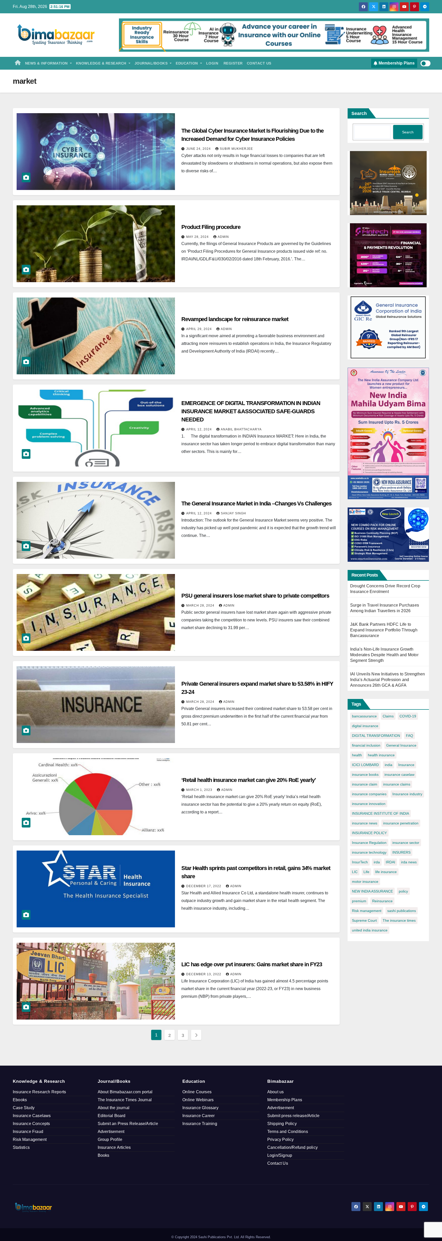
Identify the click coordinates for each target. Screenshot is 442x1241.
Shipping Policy (282, 1123)
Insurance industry (407, 794)
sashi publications (401, 911)
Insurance (406, 765)
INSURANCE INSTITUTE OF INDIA (380, 813)
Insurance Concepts (31, 1123)
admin (223, 237)
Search (359, 113)
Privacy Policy (280, 1139)
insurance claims (396, 784)
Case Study (24, 1108)
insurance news (364, 823)
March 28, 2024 (200, 605)
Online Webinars (198, 1100)
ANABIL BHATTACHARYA (241, 429)
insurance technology (369, 852)
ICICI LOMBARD (365, 765)
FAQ (409, 736)
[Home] (18, 63)
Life (366, 872)
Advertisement (111, 1131)
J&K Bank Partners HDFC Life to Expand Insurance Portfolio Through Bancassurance (383, 630)
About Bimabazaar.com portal (125, 1092)
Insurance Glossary (200, 1108)
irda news (409, 862)
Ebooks (20, 1100)
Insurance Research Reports (39, 1092)
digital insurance (365, 726)
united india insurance (370, 930)
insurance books (365, 774)
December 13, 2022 (204, 974)
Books (103, 1155)
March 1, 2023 (199, 790)
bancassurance (364, 716)
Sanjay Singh (233, 513)
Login (212, 63)
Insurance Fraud (28, 1131)
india (388, 765)
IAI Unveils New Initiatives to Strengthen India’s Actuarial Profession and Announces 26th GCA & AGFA (387, 679)
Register (232, 63)
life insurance (386, 872)
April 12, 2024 (199, 429)
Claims (388, 716)
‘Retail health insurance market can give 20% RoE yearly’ (248, 780)
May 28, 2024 (198, 237)
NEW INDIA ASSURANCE (372, 891)
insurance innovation (368, 804)
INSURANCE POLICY (369, 833)
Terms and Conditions (287, 1131)
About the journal (113, 1108)
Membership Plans (284, 1100)
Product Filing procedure (210, 227)
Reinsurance (382, 901)
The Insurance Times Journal (125, 1100)
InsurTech (360, 862)
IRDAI (390, 862)
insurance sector (405, 843)
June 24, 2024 (199, 149)
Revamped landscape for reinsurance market (234, 319)
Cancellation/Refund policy (292, 1147)
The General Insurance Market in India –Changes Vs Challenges (256, 503)
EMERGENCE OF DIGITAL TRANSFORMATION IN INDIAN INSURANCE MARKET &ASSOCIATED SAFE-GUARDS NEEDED (250, 411)
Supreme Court (364, 920)
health (357, 755)
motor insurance (365, 881)
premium (359, 901)
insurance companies (369, 794)
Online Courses (197, 1092)
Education (187, 63)
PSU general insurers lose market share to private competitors (255, 595)
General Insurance (401, 745)
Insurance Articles (114, 1147)
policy (403, 891)
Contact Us (259, 63)
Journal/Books (152, 63)
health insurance (381, 755)
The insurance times (399, 920)
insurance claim (364, 784)
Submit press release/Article (293, 1115)
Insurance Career (198, 1115)
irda (377, 862)
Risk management (366, 911)
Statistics (21, 1147)
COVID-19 (408, 716)
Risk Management (30, 1139)
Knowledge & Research (102, 63)
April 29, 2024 (199, 329)
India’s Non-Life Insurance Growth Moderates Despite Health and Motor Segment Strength (384, 655)
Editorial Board (112, 1115)
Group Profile (110, 1139)
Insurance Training (199, 1123)
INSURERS (401, 852)
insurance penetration (400, 823)
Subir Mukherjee (236, 149)
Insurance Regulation (369, 843)
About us (275, 1092)
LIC (355, 872)
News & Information (47, 63)
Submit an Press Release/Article (128, 1123)
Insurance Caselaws (32, 1115)
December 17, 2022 (204, 886)
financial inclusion (366, 745)
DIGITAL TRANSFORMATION (376, 736)
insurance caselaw (399, 774)
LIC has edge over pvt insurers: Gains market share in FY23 (251, 964)
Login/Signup (279, 1155)
